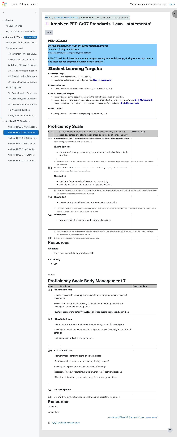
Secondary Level (14, 87)
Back (49, 32)
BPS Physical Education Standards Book (21, 42)
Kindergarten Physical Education (22, 53)
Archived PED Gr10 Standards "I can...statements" (22, 149)
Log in (172, 4)
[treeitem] (19, 25)
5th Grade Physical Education (22, 82)
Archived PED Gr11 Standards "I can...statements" (22, 154)
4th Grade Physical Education (22, 76)
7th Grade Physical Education (22, 98)
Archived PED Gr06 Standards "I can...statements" (22, 126)
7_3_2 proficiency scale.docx (66, 422)
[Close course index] (4, 12)
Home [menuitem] (14, 4)
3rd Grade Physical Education (22, 70)
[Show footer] (170, 430)
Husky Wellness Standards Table (22, 115)
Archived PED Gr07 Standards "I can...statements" (22, 132)
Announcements (14, 26)
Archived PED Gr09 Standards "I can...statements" (22, 143)
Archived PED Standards (17, 121)
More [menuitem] (33, 4)
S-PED (48, 17)
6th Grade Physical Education (22, 93)
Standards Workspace (14, 37)
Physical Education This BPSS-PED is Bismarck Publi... (21, 31)
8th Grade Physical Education (22, 104)
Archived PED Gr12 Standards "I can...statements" (22, 160)
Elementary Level (14, 48)
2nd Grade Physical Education (22, 65)
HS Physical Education (19, 110)
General (9, 20)
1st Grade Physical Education (22, 59)
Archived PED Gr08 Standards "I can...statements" (22, 138)
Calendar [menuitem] (24, 4)
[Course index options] (35, 12)
